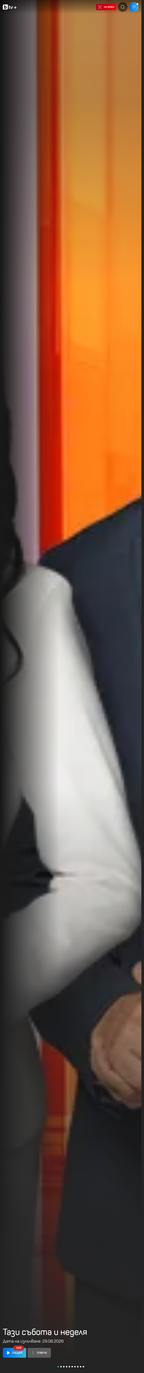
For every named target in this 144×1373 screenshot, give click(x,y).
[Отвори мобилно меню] (134, 7)
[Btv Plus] (10, 7)
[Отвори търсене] (122, 7)
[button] (58, 1366)
